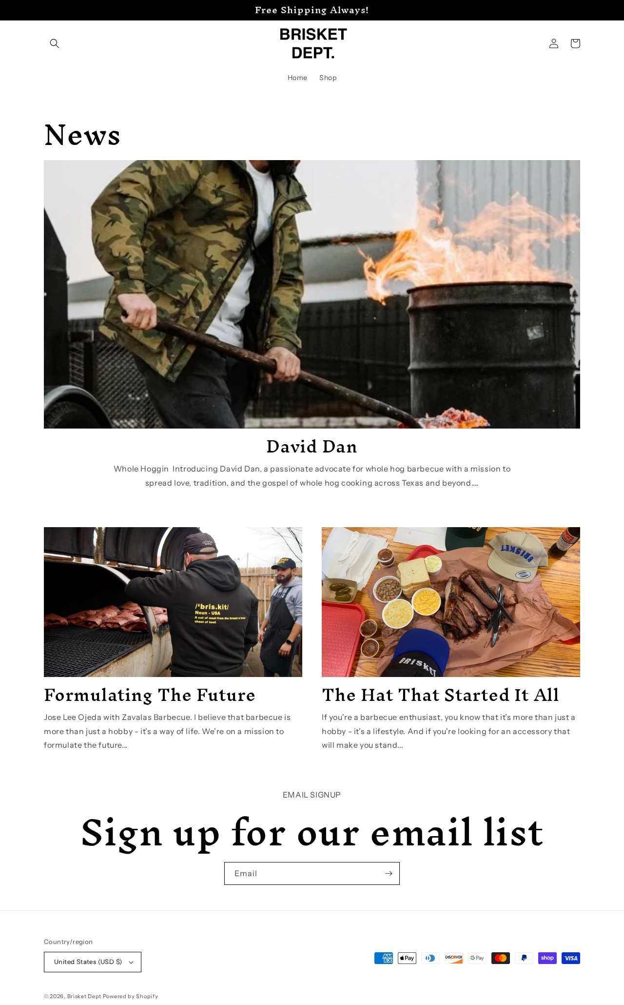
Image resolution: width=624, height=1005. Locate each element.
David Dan (312, 446)
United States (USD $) (88, 961)
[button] (54, 43)
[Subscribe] (388, 873)
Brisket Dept (85, 996)
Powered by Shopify (130, 996)
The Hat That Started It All (441, 694)
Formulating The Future (150, 694)
